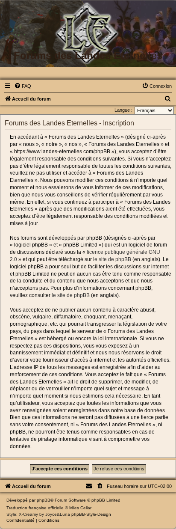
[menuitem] (22, 86)
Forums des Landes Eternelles (88, 55)
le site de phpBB (112, 259)
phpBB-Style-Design (91, 514)
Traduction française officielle (35, 507)
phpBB (43, 500)
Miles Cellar (80, 507)
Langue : (123, 110)
